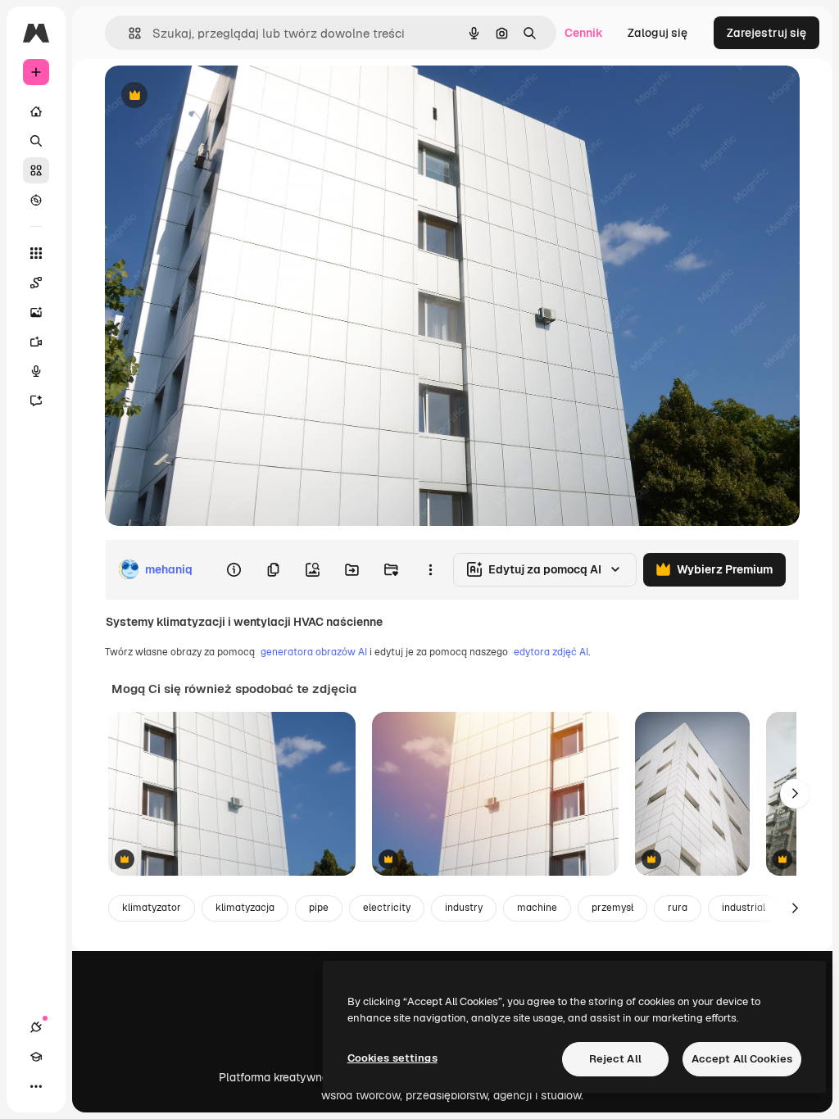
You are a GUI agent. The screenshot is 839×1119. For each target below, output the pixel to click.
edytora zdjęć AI (551, 652)
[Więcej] (36, 1086)
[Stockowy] (36, 170)
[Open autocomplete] (128, 33)
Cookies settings (392, 1058)
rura (677, 907)
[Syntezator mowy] (36, 371)
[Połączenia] (36, 1027)
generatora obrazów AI (314, 652)
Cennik (584, 32)
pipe (319, 907)
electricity (386, 907)
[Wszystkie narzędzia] (36, 253)
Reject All (615, 1059)
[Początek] (36, 111)
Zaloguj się (657, 32)
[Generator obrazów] (36, 312)
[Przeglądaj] (36, 200)
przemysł (612, 907)
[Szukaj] (36, 141)
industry (464, 907)
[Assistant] (36, 400)
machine (537, 907)
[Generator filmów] (36, 341)
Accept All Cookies (742, 1059)
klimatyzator (151, 907)
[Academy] (36, 1057)
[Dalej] (795, 794)
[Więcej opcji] (430, 569)
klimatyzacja (244, 907)
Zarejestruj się (766, 32)
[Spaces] (36, 283)
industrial (743, 907)
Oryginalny (218, 96)
